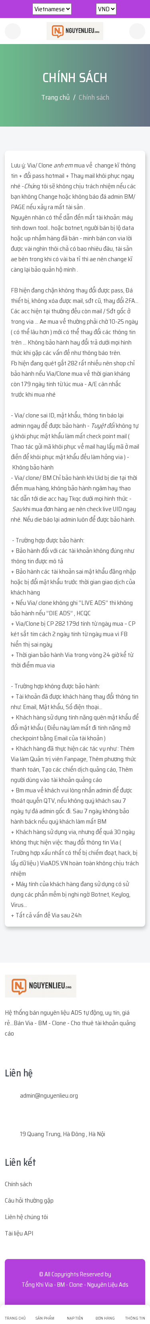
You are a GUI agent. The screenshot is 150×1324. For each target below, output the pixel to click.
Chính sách (18, 1184)
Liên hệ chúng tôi (26, 1217)
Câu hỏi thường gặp (29, 1200)
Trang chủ (55, 97)
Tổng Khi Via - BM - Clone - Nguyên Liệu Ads (75, 1285)
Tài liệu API (19, 1233)
